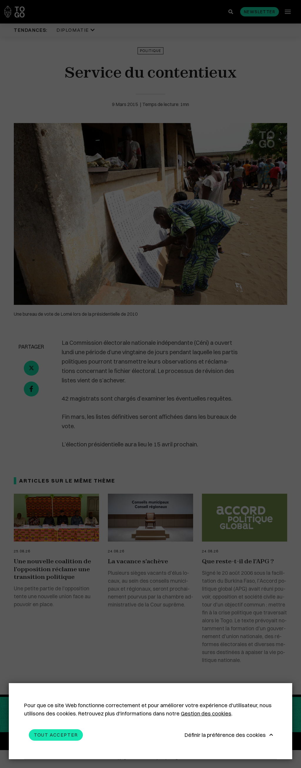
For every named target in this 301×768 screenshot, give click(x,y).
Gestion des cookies (206, 713)
